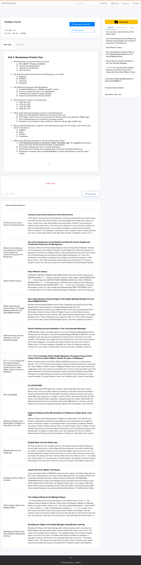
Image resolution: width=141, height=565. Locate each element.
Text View (20, 44)
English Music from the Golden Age (42, 442)
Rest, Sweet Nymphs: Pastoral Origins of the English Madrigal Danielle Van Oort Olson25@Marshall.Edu (61, 300)
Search (104, 3)
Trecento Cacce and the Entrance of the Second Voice (50, 215)
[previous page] (3, 194)
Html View (7, 44)
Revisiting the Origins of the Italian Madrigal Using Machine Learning (56, 524)
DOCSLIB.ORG (8, 3)
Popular (132, 27)
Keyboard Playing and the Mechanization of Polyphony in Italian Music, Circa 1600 (60, 414)
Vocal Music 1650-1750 (113, 94)
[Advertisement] (70, 12)
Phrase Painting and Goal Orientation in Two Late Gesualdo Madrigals (57, 328)
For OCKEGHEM (35, 385)
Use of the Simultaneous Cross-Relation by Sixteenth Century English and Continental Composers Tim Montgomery (59, 243)
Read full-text (79, 30)
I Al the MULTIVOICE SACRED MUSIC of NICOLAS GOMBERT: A (119, 80)
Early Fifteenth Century (37, 271)
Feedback (78, 562)
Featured (110, 27)
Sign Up (116, 3)
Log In (126, 3)
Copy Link (91, 194)
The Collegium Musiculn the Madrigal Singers (47, 497)
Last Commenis (121, 27)
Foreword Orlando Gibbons (114, 88)
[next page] (13, 194)
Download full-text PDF (82, 24)
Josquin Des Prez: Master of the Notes (44, 470)
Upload (136, 3)
